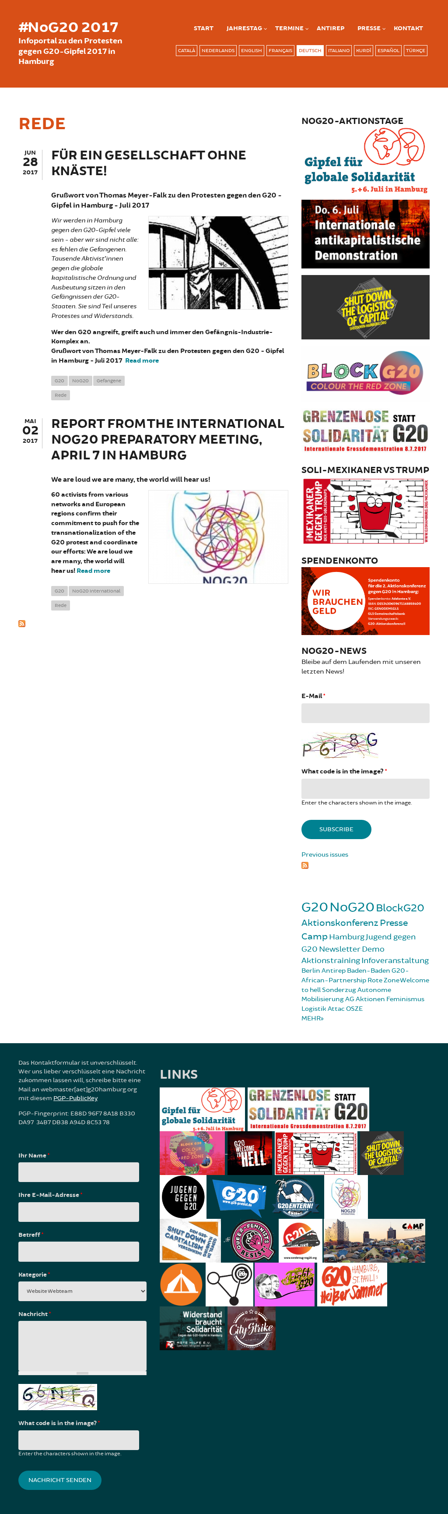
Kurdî (363, 50)
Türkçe (415, 50)
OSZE (354, 1009)
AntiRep (330, 28)
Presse (369, 28)
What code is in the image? (344, 771)
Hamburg (346, 937)
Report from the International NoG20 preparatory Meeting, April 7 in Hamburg (167, 440)
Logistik (313, 1009)
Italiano (339, 50)
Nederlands (218, 50)
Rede (60, 395)
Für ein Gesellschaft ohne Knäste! (148, 163)
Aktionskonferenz (339, 923)
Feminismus (405, 999)
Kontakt (408, 28)
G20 (59, 381)
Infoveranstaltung (395, 960)
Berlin (310, 971)
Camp (314, 936)
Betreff (30, 1235)
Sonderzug (339, 990)
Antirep (334, 971)
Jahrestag (244, 28)
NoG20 (80, 381)
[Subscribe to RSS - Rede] (153, 623)
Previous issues (324, 855)
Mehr (311, 1018)
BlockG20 (400, 908)
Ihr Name (33, 1156)
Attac (336, 1009)
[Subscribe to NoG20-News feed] (365, 864)
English (251, 50)
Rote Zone (383, 980)
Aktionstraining (330, 960)
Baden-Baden (368, 971)
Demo (373, 949)
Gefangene (109, 381)
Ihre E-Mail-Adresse (50, 1195)
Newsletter (339, 949)
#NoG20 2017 (68, 27)
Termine (289, 28)
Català (186, 50)
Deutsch (310, 50)
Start (204, 28)
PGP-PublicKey (75, 1098)
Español (388, 50)
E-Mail (313, 696)
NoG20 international (96, 591)
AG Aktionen (365, 999)
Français (280, 50)
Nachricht (34, 1314)
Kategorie (34, 1275)
